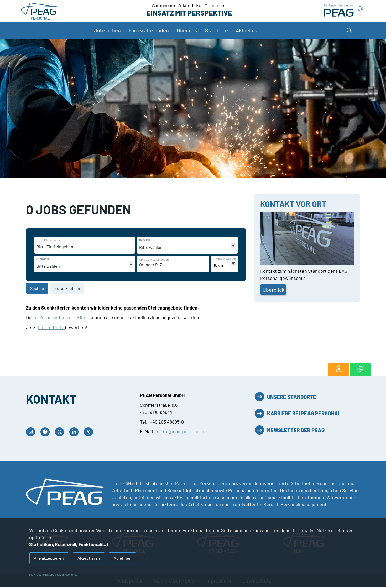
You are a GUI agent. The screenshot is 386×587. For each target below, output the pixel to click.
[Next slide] (379, 108)
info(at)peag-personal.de (181, 431)
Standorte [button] (216, 30)
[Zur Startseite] (39, 10)
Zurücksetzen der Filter (63, 317)
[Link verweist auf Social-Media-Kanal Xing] (90, 432)
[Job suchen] (339, 369)
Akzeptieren (88, 557)
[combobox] (77, 246)
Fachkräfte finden (149, 30)
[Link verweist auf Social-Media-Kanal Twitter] (61, 432)
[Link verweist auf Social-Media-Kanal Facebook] (46, 432)
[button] (348, 30)
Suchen (37, 288)
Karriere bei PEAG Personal (304, 413)
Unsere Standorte (291, 397)
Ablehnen (123, 557)
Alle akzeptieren (49, 557)
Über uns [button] (187, 30)
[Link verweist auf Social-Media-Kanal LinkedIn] (75, 432)
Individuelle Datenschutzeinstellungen (54, 574)
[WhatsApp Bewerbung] (360, 369)
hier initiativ (51, 327)
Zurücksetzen (67, 288)
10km (218, 264)
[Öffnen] (233, 245)
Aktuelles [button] (246, 30)
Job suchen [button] (107, 30)
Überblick (273, 289)
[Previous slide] (6, 108)
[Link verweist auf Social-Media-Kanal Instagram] (32, 432)
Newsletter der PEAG (296, 430)
